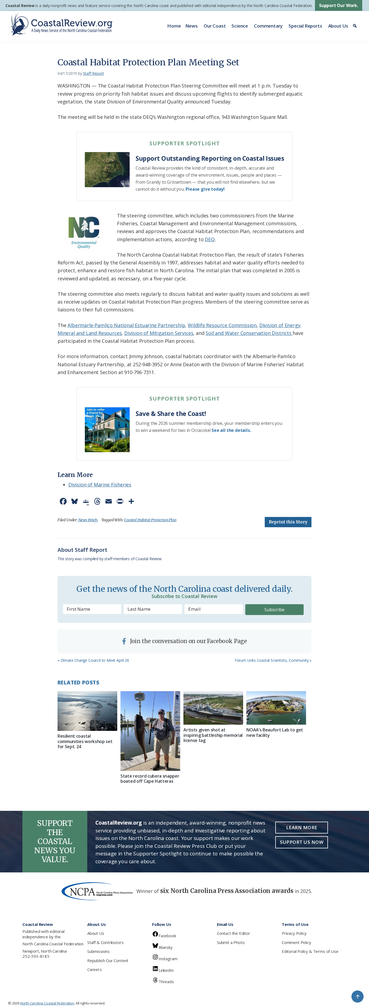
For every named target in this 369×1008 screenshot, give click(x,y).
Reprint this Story (288, 522)
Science (240, 26)
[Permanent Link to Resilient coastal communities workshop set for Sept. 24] (87, 711)
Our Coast (215, 26)
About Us (338, 26)
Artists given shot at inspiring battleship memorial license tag (213, 735)
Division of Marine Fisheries (99, 484)
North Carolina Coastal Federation (52, 943)
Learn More (301, 827)
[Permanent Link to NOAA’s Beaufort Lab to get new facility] (276, 708)
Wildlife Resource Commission (222, 325)
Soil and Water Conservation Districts (249, 333)
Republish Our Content (107, 960)
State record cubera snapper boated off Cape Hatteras (149, 778)
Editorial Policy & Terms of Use (310, 951)
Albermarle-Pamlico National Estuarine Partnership (126, 325)
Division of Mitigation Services (158, 333)
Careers (94, 969)
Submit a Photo (230, 942)
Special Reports (305, 26)
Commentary (268, 26)
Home (174, 26)
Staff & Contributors (105, 942)
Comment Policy (296, 942)
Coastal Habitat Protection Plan (150, 520)
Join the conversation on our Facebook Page (188, 641)
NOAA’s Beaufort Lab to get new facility (274, 732)
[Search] (355, 26)
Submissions (98, 951)
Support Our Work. (338, 5)
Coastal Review (19, 5)
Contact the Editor (233, 933)
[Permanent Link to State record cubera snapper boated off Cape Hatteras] (150, 731)
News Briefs (88, 520)
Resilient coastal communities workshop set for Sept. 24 (85, 741)
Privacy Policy (294, 933)
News (191, 26)
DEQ (209, 239)
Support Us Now (301, 842)
